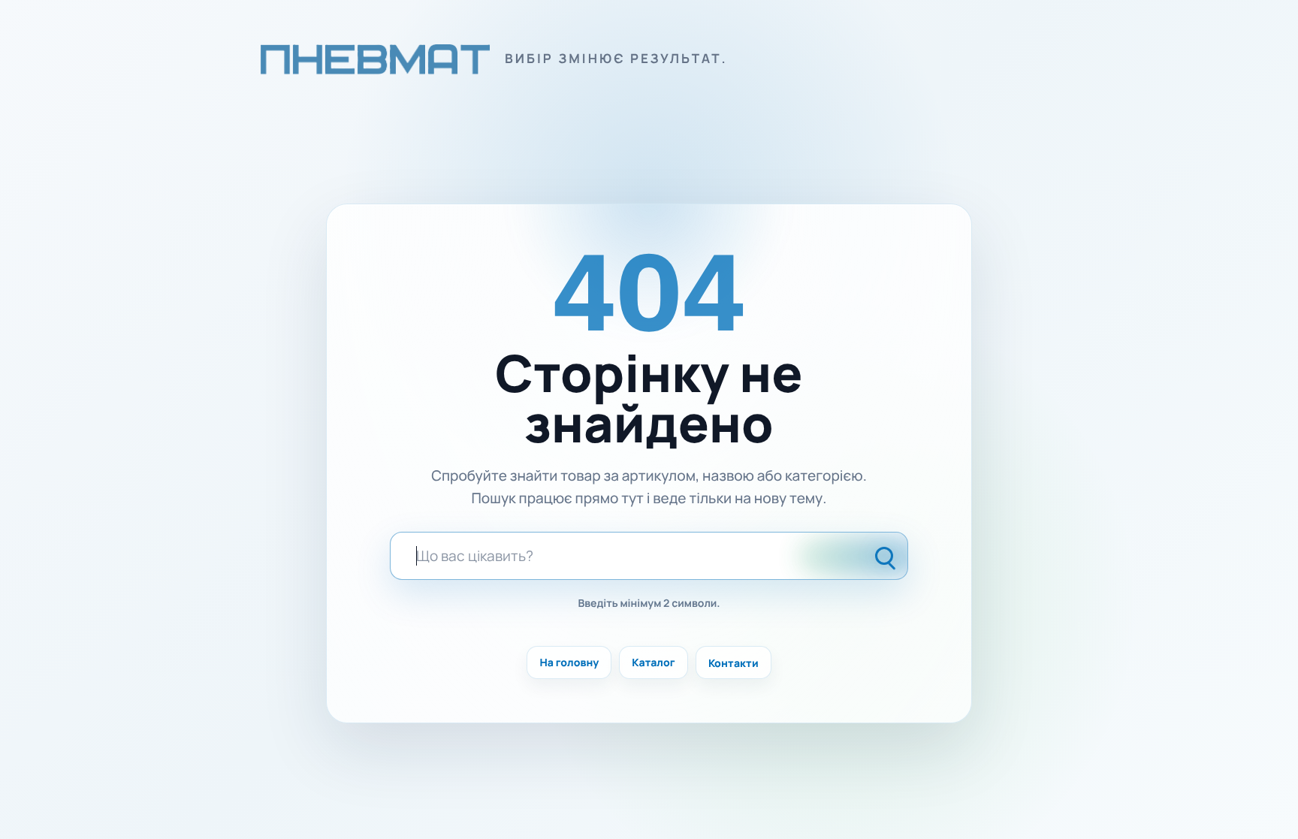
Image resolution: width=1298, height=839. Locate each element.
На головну (569, 663)
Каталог (653, 663)
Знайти (885, 556)
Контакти (733, 663)
